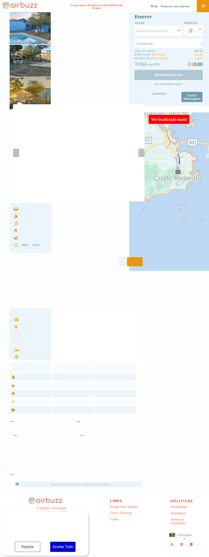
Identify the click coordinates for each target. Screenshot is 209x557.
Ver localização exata (169, 119)
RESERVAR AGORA (169, 75)
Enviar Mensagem (192, 96)
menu (203, 6)
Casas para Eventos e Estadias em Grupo (96, 6)
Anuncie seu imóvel (175, 6)
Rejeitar (27, 547)
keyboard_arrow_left (16, 153)
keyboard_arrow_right (141, 153)
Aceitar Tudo (63, 547)
